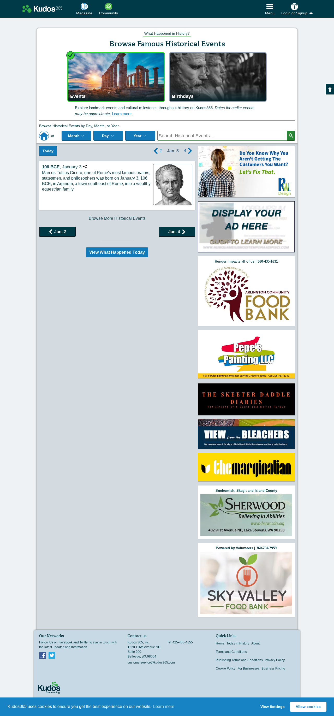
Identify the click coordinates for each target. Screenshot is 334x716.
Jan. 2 (60, 231)
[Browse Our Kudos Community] (42, 9)
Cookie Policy (225, 668)
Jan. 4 (174, 231)
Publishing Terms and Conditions (239, 660)
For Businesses (248, 668)
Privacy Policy (275, 660)
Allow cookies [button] (308, 707)
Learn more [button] (163, 706)
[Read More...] (246, 171)
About (255, 643)
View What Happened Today (117, 252)
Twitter (52, 655)
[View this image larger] (172, 184)
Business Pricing (273, 668)
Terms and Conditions (231, 652)
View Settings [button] (272, 707)
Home (220, 643)
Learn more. (122, 113)
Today (48, 151)
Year (137, 136)
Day (105, 136)
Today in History (237, 643)
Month (74, 136)
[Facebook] (42, 655)
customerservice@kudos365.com (151, 662)
